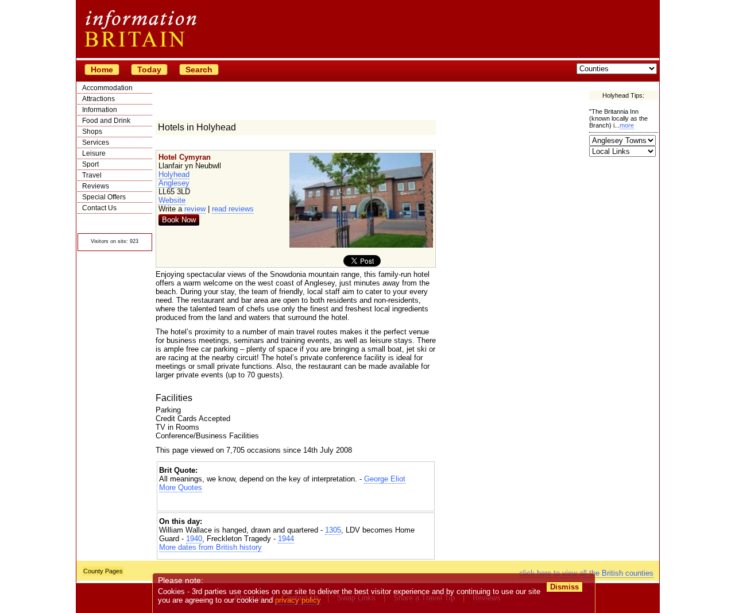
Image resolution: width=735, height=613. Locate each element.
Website (171, 200)
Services (95, 142)
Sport (90, 164)
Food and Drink (106, 121)
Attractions (98, 99)
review (195, 209)
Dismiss (564, 587)
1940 (194, 538)
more (627, 125)
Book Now (179, 219)
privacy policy (298, 600)
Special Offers (104, 197)
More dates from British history (210, 547)
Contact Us (99, 208)
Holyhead (173, 174)
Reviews (95, 186)
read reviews (233, 209)
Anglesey (173, 183)
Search (198, 69)
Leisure (94, 153)
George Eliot (384, 479)
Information (99, 110)
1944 (286, 538)
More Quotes (180, 487)
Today (149, 69)
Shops (92, 132)
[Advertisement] (295, 502)
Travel (92, 175)
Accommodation (107, 88)
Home (102, 69)
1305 (333, 530)
